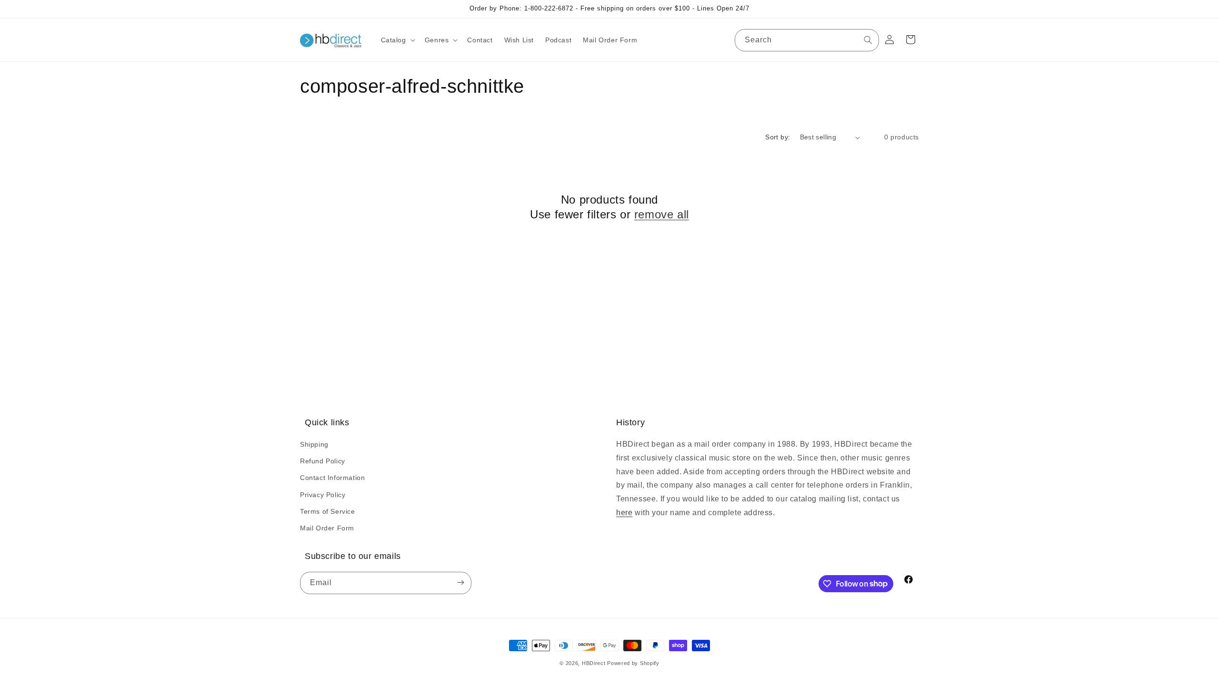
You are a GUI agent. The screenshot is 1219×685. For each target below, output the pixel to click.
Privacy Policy (322, 495)
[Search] (868, 39)
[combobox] (807, 40)
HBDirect (594, 663)
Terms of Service (327, 511)
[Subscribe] (460, 583)
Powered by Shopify (633, 663)
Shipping (314, 444)
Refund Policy (322, 461)
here (624, 513)
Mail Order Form (327, 528)
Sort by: (777, 137)
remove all (661, 214)
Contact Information (332, 477)
